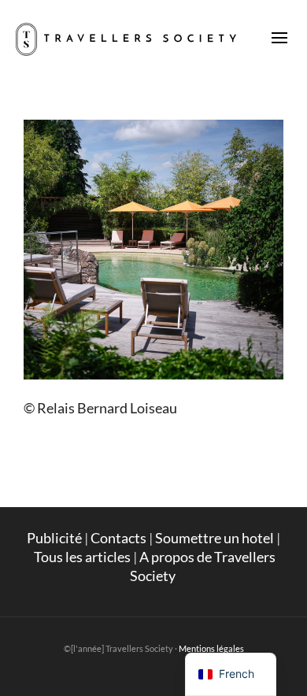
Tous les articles (82, 556)
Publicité (54, 537)
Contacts (118, 537)
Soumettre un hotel (214, 537)
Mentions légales (211, 648)
